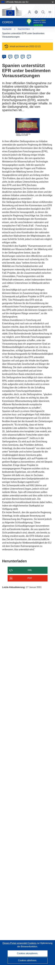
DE (4, 56)
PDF (30, 578)
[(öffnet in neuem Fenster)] (12, 11)
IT (29, 56)
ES (16, 56)
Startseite (7, 29)
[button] (36, 12)
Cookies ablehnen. (27, 960)
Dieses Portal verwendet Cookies (20, 943)
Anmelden (29, 12)
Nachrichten (24, 29)
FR (23, 56)
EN (10, 56)
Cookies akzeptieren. (27, 953)
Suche (43, 12)
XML (30, 570)
